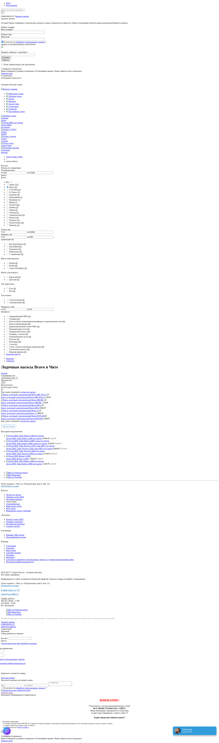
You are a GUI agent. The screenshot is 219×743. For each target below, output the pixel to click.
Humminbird (15, 197)
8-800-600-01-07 (8, 16)
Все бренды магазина (15, 524)
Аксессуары (13, 104)
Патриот (14, 220)
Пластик (14, 339)
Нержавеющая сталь (19, 329)
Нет (12, 291)
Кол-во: (4, 638)
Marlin (13, 202)
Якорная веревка (17, 352)
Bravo (13, 187)
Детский (14, 280)
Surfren (13, 207)
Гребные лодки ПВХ (15, 497)
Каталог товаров (10, 89)
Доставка (10, 555)
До (28, 173)
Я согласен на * (25, 688)
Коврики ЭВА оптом (15, 535)
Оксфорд (14, 319)
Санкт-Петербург (18, 268)
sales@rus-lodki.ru (9, 594)
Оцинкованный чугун (20, 337)
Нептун (14, 218)
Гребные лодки (15, 96)
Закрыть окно (7, 73)
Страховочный (17, 302)
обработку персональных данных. (30, 42)
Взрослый (15, 277)
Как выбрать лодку (16, 111)
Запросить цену (24, 690)
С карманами (16, 254)
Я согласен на (25, 42)
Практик (14, 225)
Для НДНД (15, 247)
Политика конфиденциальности (20, 562)
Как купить (11, 550)
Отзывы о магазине (14, 522)
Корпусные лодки (14, 506)
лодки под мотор (28, 392)
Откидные (15, 249)
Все (7, 182)
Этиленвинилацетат (19, 349)
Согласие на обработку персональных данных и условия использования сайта (40, 559)
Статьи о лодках (13, 526)
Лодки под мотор (13, 495)
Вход (8, 3)
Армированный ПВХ (20, 316)
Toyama (14, 212)
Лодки (11, 99)
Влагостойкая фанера (19, 324)
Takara (13, 210)
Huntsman (14, 200)
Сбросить (10, 361)
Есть (12, 288)
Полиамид (15, 342)
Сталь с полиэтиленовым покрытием (26, 347)
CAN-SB (15, 190)
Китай (13, 266)
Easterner (14, 195)
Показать (10, 358)
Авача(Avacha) (17, 215)
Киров (13, 263)
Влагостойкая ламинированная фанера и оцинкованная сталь (37, 321)
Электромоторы (13, 504)
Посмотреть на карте (10, 486)
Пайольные (15, 252)
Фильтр (4, 373)
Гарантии (12, 109)
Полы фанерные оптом (16, 537)
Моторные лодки (15, 94)
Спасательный (16, 300)
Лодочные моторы (14, 499)
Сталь (13, 344)
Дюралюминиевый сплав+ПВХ (24, 326)
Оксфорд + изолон (18, 334)
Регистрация (11, 5)
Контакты (10, 557)
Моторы (12, 101)
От (2, 173)
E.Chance (14, 192)
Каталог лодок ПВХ (15, 519)
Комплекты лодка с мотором (18, 511)
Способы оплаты (13, 553)
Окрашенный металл (19, 332)
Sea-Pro (14, 205)
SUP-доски (11, 508)
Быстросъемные (17, 244)
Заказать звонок (22, 16)
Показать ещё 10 (13, 354)
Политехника (16, 223)
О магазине (13, 106)
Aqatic (13, 184)
